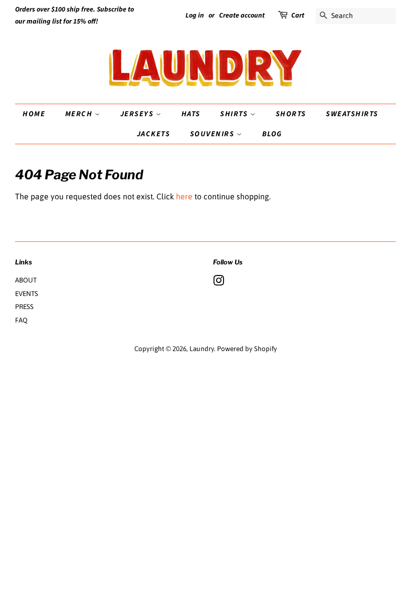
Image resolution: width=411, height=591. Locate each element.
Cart (297, 16)
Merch (80, 114)
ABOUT (26, 280)
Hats (190, 114)
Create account (242, 16)
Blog (272, 134)
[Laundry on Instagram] (218, 282)
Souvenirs (213, 134)
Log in (194, 16)
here (184, 196)
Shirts (235, 114)
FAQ (21, 320)
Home (34, 114)
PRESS (24, 307)
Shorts (291, 114)
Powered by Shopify (247, 349)
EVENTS (26, 293)
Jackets (153, 134)
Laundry (201, 349)
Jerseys (138, 114)
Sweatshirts (352, 114)
